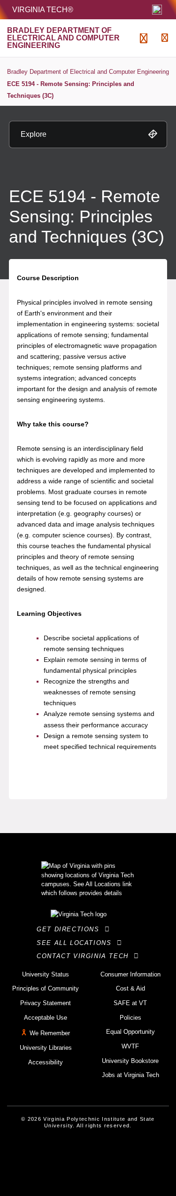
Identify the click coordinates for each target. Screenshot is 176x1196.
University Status (45, 974)
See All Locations (76, 942)
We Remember (50, 1033)
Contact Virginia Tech (85, 956)
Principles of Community (45, 988)
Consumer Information (130, 974)
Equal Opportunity (130, 1031)
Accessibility (45, 1062)
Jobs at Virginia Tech (130, 1074)
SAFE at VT (130, 1003)
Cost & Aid (130, 988)
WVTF (130, 1046)
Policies (130, 1017)
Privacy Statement (45, 1003)
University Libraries (46, 1047)
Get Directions (71, 929)
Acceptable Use (45, 1017)
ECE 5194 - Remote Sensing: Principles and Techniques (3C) (70, 90)
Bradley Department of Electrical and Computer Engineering (88, 71)
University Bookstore (130, 1060)
